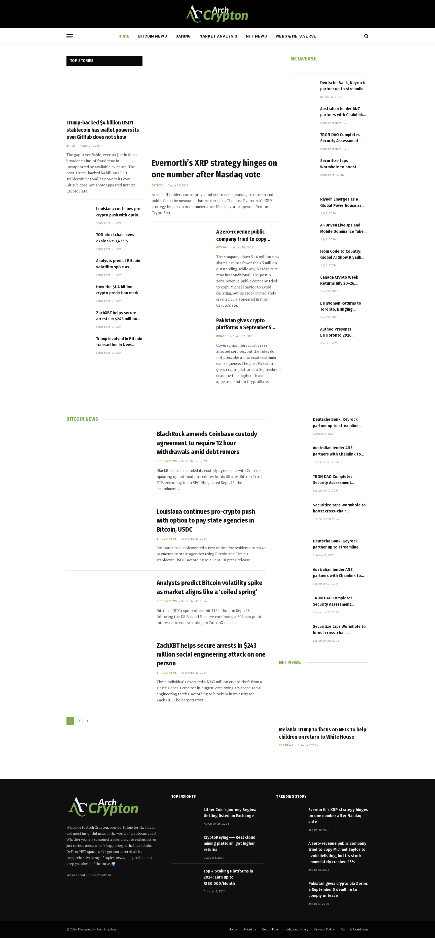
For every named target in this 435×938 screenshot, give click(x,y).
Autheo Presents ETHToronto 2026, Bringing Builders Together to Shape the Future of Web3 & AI (341, 333)
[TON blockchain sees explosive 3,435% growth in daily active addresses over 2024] (79, 240)
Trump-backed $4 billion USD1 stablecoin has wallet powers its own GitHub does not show (102, 129)
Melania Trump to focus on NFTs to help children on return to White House (322, 733)
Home (124, 36)
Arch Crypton (106, 929)
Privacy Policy (324, 929)
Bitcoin (222, 247)
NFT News (256, 36)
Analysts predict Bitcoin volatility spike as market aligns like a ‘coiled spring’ (118, 264)
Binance (222, 336)
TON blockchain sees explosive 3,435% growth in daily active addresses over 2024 (116, 238)
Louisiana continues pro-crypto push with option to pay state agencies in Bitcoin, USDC (119, 212)
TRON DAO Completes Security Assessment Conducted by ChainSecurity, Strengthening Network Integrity (342, 138)
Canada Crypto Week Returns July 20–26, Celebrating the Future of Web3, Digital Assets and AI (343, 281)
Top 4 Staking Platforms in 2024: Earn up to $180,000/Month (228, 877)
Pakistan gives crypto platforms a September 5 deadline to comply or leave (247, 324)
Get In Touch (271, 929)
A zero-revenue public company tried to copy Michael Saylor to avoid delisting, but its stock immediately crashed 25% (244, 236)
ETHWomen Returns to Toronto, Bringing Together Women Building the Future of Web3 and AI (340, 307)
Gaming (183, 36)
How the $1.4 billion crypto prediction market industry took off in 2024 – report (119, 290)
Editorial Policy (297, 929)
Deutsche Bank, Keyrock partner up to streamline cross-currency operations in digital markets (343, 86)
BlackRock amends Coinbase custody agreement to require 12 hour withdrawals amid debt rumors (207, 443)
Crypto (157, 185)
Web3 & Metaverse (296, 36)
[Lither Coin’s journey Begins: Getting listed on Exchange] (185, 815)
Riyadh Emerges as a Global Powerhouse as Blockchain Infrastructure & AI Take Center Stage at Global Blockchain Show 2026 (342, 203)
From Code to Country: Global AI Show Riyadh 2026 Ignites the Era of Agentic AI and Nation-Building (341, 255)
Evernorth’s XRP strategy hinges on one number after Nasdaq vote (214, 169)
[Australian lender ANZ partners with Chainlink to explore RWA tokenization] (303, 114)
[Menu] (69, 36)
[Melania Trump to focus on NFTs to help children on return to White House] (324, 697)
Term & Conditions (355, 929)
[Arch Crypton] (217, 14)
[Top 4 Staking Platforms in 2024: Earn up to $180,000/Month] (185, 877)
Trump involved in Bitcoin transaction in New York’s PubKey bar (119, 342)
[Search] (366, 36)
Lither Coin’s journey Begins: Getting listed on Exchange (230, 812)
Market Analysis (218, 36)
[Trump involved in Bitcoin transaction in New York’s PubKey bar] (79, 344)
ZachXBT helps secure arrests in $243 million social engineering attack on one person (116, 316)
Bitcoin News (152, 36)
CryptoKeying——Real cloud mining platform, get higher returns (229, 843)
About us (249, 929)
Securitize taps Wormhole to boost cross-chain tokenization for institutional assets (338, 164)
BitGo (70, 145)
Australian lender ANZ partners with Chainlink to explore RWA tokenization (341, 112)
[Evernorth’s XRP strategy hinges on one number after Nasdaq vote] (216, 104)
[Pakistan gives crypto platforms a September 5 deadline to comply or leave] (181, 335)
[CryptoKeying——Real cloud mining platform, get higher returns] (185, 843)
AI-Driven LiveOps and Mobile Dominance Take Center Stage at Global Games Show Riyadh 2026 (342, 228)
